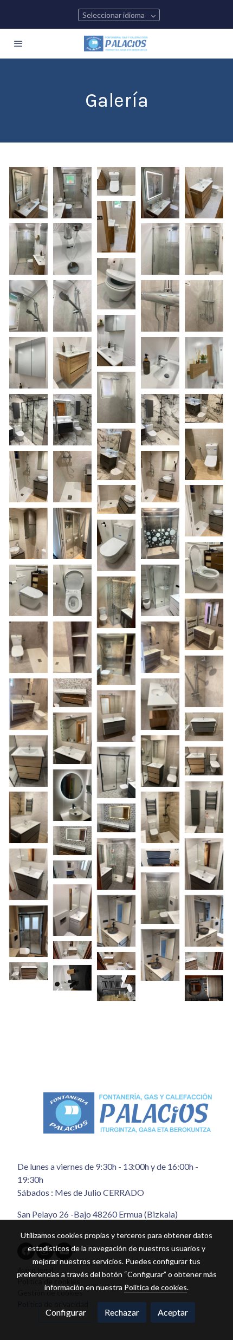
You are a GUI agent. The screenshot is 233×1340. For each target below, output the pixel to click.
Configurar (66, 1312)
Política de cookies (155, 1287)
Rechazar (122, 1312)
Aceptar (173, 1312)
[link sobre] (116, 1119)
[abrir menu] (18, 43)
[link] (116, 43)
